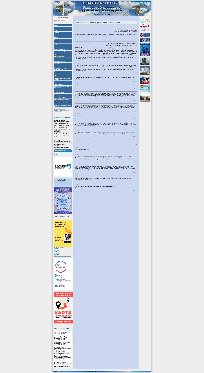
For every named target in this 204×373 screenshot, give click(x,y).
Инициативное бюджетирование (61, 99)
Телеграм (56, 254)
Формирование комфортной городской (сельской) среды (63, 87)
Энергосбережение (58, 84)
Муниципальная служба (59, 61)
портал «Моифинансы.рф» (62, 247)
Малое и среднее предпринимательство (63, 81)
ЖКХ (55, 89)
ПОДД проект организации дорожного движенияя (62, 106)
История (56, 39)
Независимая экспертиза (59, 49)
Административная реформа (60, 51)
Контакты (56, 42)
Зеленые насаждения (59, 92)
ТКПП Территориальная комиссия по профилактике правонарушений (62, 102)
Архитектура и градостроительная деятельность (62, 79)
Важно (56, 154)
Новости (56, 37)
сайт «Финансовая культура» (62, 256)
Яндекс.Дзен (57, 253)
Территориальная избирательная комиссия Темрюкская (61, 110)
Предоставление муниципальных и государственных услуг (62, 72)
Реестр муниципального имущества (62, 94)
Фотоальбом (57, 63)
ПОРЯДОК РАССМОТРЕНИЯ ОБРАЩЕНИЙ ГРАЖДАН (60, 69)
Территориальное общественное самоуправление (61, 76)
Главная (56, 25)
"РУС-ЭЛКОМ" (61, 371)
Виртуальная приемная (59, 56)
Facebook (56, 250)
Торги (55, 44)
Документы (56, 32)
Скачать (135, 38)
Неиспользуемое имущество (60, 97)
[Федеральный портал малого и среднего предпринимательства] (63, 152)
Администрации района (59, 54)
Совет (55, 30)
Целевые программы (59, 46)
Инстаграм (57, 248)
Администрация (57, 27)
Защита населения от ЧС (59, 58)
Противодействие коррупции (60, 66)
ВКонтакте (57, 251)
